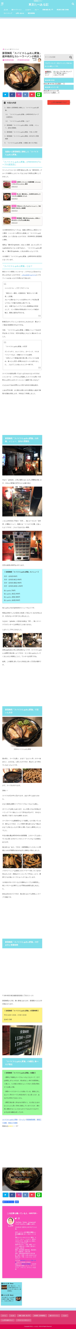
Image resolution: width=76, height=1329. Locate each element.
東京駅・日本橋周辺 (39, 1315)
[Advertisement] (38, 32)
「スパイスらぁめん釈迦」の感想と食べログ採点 (21, 143)
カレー (37, 9)
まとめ (6, 9)
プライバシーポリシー (23, 1320)
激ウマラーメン (54, 1315)
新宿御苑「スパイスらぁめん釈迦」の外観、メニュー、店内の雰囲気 (22, 126)
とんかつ (28, 9)
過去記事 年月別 (49, 84)
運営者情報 (31, 13)
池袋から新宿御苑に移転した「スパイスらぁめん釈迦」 (22, 109)
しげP (35, 60)
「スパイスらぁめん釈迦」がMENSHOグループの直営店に (22, 116)
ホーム (4, 1315)
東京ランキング (47, 74)
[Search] (71, 57)
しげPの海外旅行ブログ (59, 102)
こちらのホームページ (29, 275)
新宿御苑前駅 (30, 1119)
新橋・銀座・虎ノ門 (24, 1315)
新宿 (16, 1202)
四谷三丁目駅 (12, 1123)
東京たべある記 (38, 4)
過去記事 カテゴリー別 (51, 90)
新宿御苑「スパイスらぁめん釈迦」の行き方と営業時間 (22, 137)
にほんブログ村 (58, 75)
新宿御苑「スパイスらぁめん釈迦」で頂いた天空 (21, 132)
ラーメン (22, 1119)
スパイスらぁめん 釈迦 (10, 1119)
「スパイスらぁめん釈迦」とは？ (18, 121)
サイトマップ (8, 13)
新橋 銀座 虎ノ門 (48, 9)
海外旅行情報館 (26, 1264)
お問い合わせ (20, 13)
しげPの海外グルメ (7, 1320)
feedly (23, 1181)
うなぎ (64, 1315)
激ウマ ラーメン (17, 9)
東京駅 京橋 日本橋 (63, 9)
